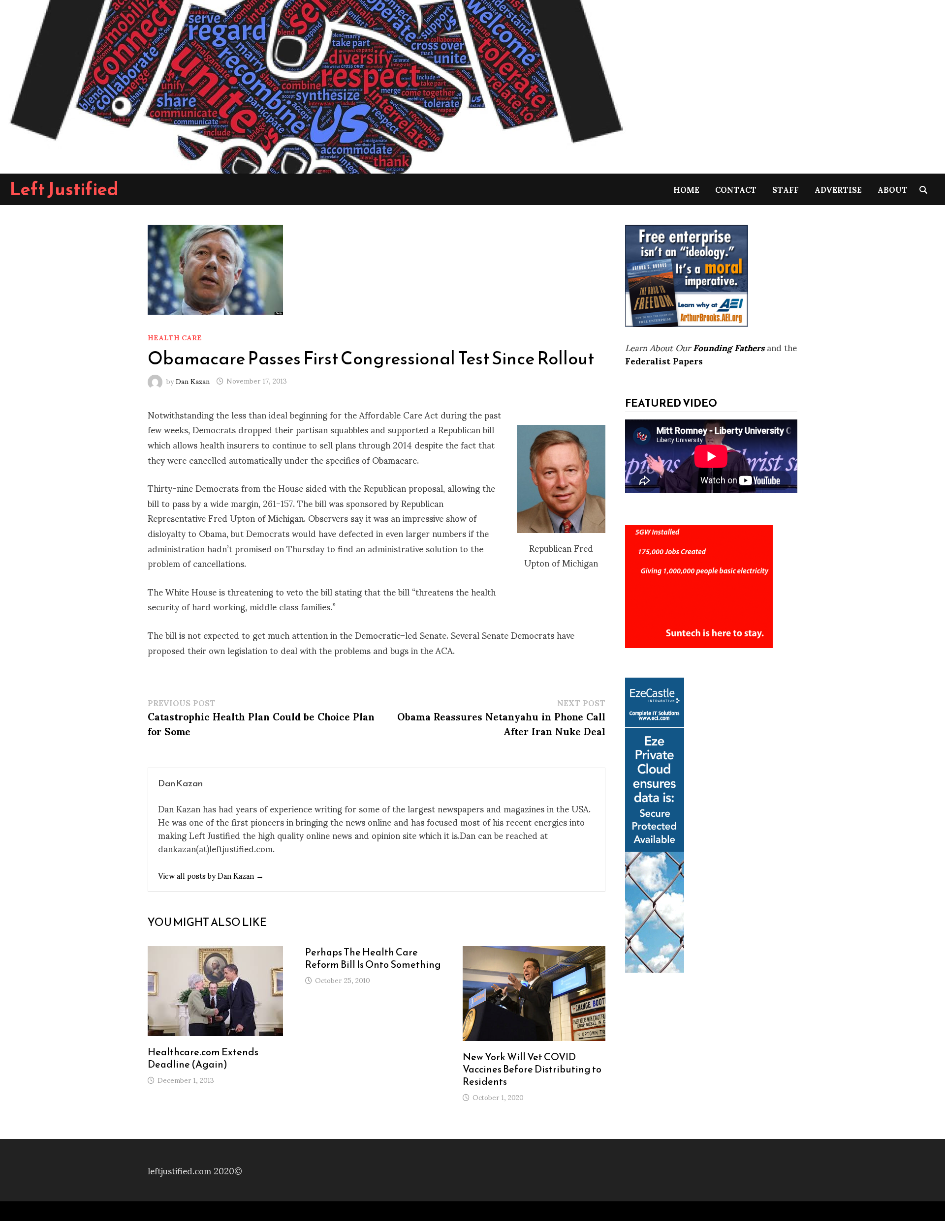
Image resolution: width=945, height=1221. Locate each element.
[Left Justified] (315, 85)
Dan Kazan (193, 380)
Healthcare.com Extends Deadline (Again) (203, 1058)
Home (686, 189)
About (893, 189)
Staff (785, 189)
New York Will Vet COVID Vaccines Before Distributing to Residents (532, 1069)
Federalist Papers (664, 360)
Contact (735, 189)
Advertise (838, 189)
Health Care (175, 337)
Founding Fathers (728, 347)
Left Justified (64, 189)
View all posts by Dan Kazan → (211, 875)
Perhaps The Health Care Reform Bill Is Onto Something (373, 958)
